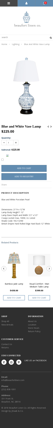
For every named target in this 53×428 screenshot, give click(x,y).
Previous (48, 127)
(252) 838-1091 (8, 389)
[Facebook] (4, 362)
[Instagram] (11, 362)
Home (4, 44)
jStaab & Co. (17, 411)
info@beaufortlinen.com (12, 380)
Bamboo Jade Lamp (14, 283)
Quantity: (6, 137)
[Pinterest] (18, 362)
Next (51, 127)
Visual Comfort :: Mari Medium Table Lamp (39, 285)
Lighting (15, 44)
